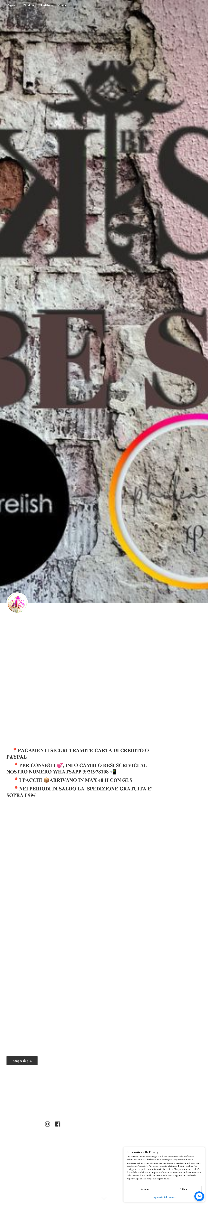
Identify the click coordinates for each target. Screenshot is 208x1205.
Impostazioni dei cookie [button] (164, 1197)
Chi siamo (29, 5)
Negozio (11, 5)
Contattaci (65, 5)
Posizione (47, 5)
